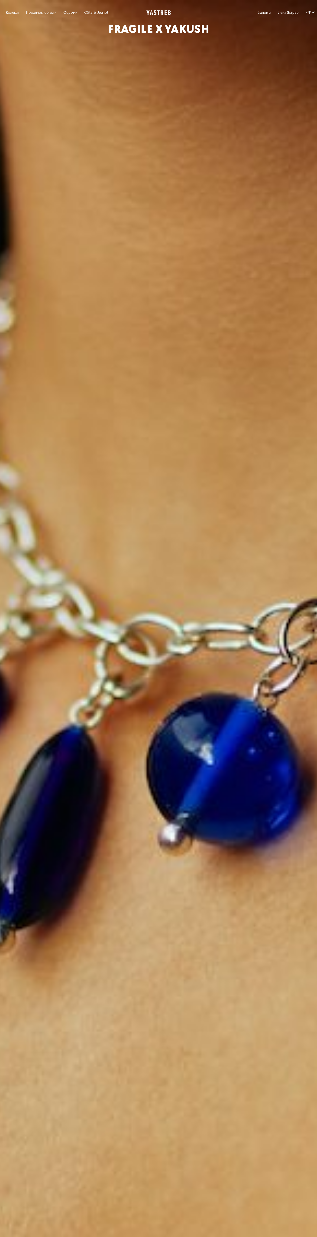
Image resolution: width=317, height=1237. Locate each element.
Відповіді (264, 12)
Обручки (70, 12)
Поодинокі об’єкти (41, 12)
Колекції (12, 12)
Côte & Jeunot (96, 12)
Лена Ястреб (288, 12)
